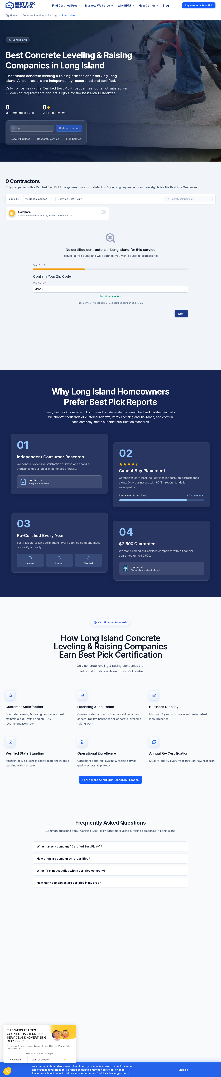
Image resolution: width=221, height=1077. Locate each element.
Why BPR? (124, 5)
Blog (166, 5)
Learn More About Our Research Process (110, 780)
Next (181, 313)
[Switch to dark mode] (176, 5)
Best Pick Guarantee (99, 93)
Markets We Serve (97, 5)
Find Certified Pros (65, 5)
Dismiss (183, 1069)
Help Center (147, 5)
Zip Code (38, 283)
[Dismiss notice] (192, 1070)
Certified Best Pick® (70, 198)
